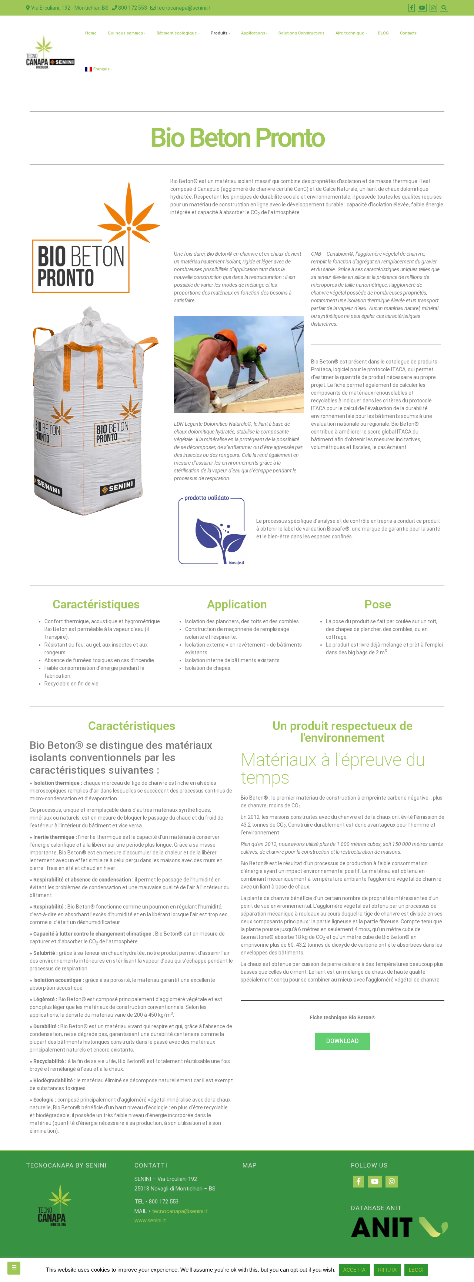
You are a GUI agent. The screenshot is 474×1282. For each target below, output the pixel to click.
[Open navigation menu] (13, 1268)
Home (91, 33)
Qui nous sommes (125, 33)
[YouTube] (375, 1182)
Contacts (408, 33)
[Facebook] (358, 1182)
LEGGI (416, 1270)
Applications (253, 33)
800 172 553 (132, 8)
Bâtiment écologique (177, 33)
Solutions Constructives (301, 33)
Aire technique (350, 33)
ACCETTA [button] (354, 1270)
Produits (219, 33)
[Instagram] (391, 1182)
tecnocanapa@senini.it (183, 8)
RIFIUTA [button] (387, 1270)
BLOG (383, 33)
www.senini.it (150, 1220)
